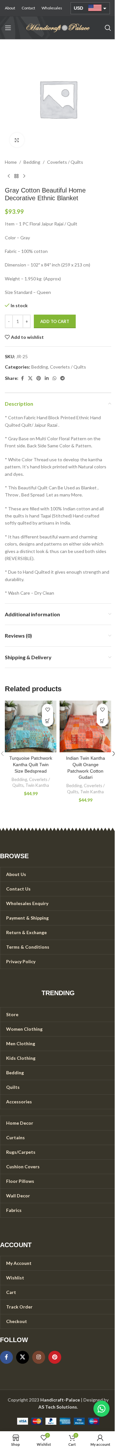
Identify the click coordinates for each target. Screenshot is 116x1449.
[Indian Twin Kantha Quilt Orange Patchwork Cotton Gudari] (85, 726)
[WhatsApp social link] (54, 378)
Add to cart (54, 321)
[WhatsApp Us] (101, 1409)
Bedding (32, 162)
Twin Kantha (37, 785)
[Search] (108, 27)
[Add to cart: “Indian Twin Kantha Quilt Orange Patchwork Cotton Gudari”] (102, 720)
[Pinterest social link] (38, 378)
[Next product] (24, 176)
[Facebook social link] (22, 378)
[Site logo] (58, 27)
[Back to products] (16, 176)
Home (11, 162)
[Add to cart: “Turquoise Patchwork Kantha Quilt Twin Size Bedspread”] (47, 720)
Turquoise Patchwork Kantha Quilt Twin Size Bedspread (30, 764)
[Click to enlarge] (17, 140)
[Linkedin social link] (47, 378)
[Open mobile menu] (8, 27)
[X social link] (30, 378)
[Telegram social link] (62, 378)
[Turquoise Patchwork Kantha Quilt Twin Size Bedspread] (30, 726)
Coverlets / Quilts (65, 162)
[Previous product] (9, 176)
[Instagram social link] (38, 1357)
